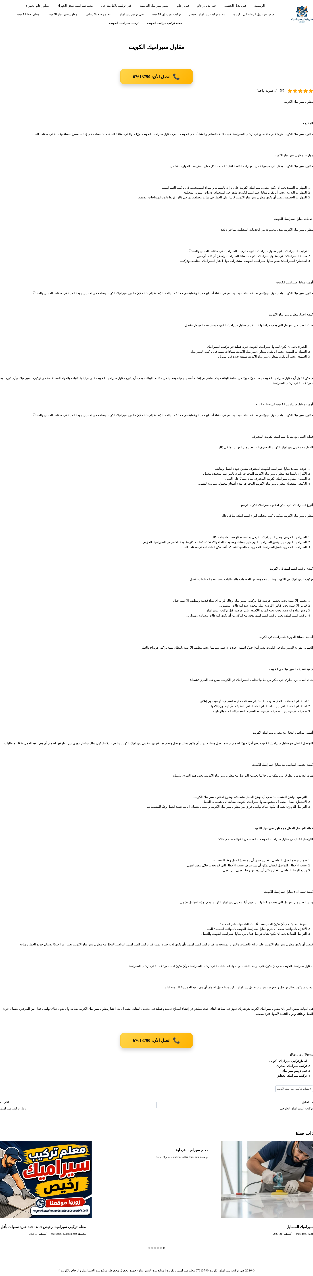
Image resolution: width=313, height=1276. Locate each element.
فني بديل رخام (206, 5)
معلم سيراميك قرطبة (192, 1150)
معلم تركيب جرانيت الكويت (164, 23)
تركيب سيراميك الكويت (124, 23)
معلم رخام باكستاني (98, 14)
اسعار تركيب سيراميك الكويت (288, 1061)
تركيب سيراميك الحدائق (292, 1075)
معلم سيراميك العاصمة (154, 5)
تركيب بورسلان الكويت (166, 14)
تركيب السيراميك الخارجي (296, 1105)
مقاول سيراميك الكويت (62, 14)
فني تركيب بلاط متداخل (116, 5)
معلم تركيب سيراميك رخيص (207, 14)
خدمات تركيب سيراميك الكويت (294, 1088)
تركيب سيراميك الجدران (291, 1066)
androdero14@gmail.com (186, 1157)
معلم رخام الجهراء (37, 5)
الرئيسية (259, 5)
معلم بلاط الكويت (28, 14)
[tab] (164, 1248)
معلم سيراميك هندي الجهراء (75, 5)
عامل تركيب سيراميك (13, 1105)
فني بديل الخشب (235, 5)
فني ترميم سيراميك (131, 14)
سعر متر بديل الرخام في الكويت (253, 14)
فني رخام (183, 5)
